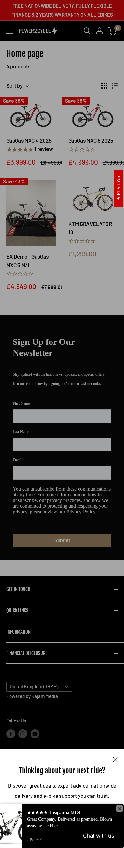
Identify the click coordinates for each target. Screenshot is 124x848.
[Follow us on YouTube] (35, 733)
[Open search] (87, 30)
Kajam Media (44, 696)
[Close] (115, 759)
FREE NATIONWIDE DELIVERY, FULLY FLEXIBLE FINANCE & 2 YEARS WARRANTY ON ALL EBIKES (62, 10)
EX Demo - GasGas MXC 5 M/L (27, 260)
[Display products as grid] (104, 86)
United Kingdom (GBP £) (34, 686)
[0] (112, 31)
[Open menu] (9, 31)
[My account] (99, 30)
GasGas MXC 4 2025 (29, 144)
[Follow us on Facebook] (10, 733)
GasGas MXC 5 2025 (90, 140)
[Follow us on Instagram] (22, 733)
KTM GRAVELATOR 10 (90, 227)
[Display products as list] (115, 86)
